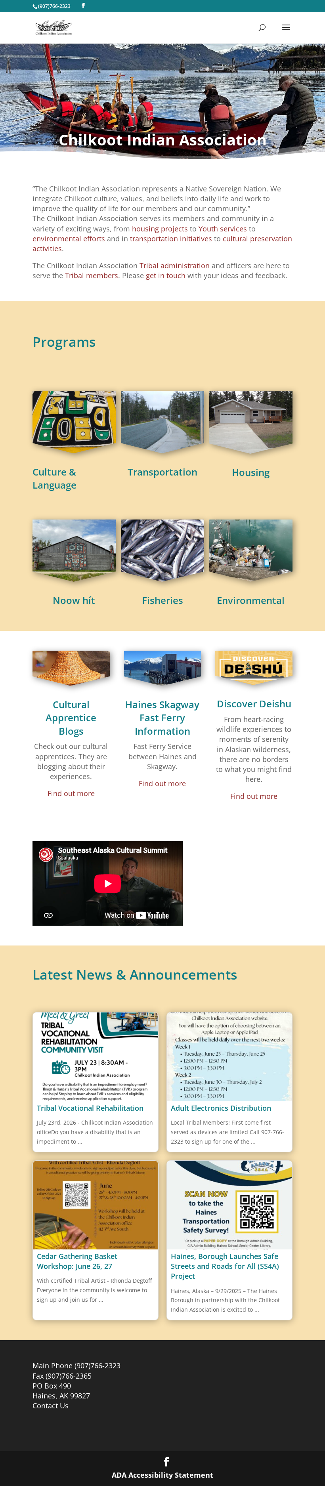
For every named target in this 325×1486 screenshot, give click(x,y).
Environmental (251, 600)
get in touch (165, 275)
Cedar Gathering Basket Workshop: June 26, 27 (77, 1261)
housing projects (160, 228)
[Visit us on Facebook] (83, 6)
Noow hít (74, 600)
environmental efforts (68, 238)
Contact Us (50, 1405)
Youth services (223, 228)
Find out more (71, 793)
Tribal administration (175, 265)
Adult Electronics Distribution (221, 1108)
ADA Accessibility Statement (162, 1475)
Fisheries (162, 600)
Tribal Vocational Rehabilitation (90, 1108)
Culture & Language (54, 478)
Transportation (162, 471)
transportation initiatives (171, 238)
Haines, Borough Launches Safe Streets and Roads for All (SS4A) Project (225, 1266)
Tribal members (91, 275)
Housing (251, 472)
